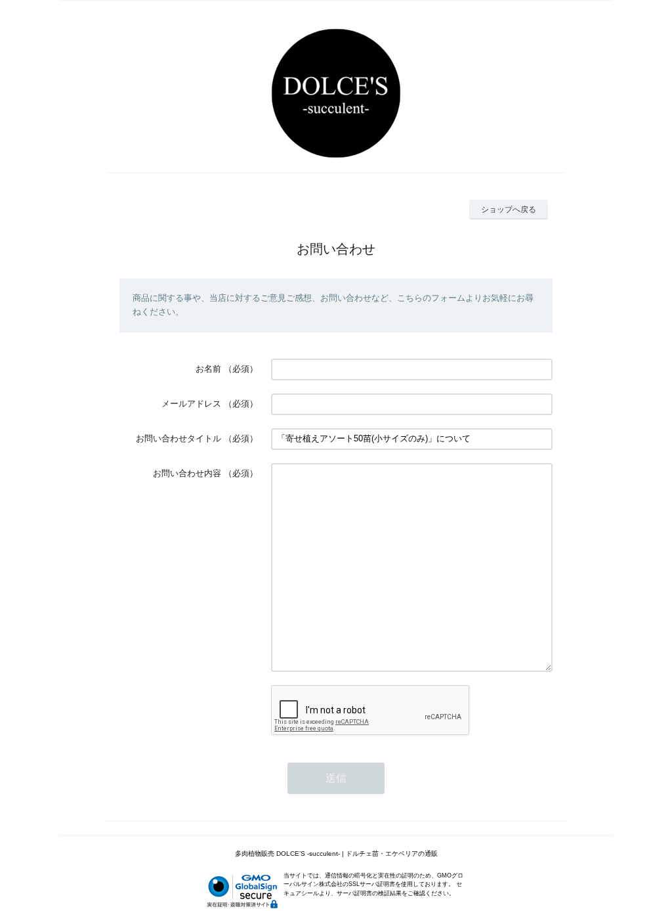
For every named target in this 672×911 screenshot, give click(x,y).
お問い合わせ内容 (187, 473)
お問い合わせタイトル (178, 438)
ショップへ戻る (508, 209)
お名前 (208, 369)
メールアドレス (191, 404)
